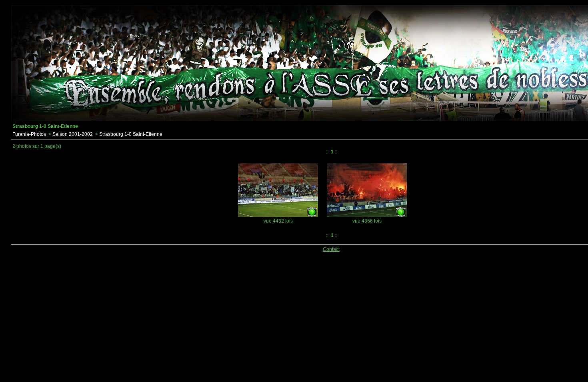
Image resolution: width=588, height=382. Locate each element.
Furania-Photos (29, 134)
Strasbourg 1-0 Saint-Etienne (130, 134)
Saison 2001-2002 (72, 134)
